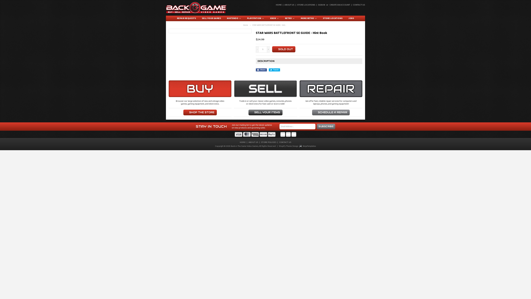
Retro (288, 18)
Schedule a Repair (332, 112)
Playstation (254, 18)
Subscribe (326, 126)
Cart (363, 10)
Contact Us (359, 5)
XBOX (273, 18)
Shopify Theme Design (288, 146)
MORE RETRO (308, 18)
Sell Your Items (267, 112)
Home (279, 5)
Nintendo (233, 18)
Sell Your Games (211, 18)
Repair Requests (186, 18)
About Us (289, 5)
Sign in (321, 5)
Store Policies (268, 142)
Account (357, 10)
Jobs (351, 18)
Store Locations (306, 5)
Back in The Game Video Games (244, 146)
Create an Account (340, 5)
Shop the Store (201, 112)
